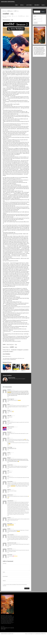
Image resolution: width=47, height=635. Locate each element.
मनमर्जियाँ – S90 (13, 347)
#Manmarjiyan (7, 358)
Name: (4, 572)
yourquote (5, 351)
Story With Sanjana (8, 16)
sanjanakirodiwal (13, 359)
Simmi (8, 404)
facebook (13, 349)
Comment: (4, 563)
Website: (4, 580)
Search (43, 11)
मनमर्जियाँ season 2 (10, 11)
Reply (8, 396)
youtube (25, 349)
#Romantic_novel (21, 358)
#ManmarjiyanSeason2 (14, 358)
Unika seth (9, 415)
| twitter (10, 351)
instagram (20, 349)
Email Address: (5, 576)
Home (5, 11)
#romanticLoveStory (6, 359)
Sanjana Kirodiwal (8, 1)
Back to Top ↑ (43, 633)
